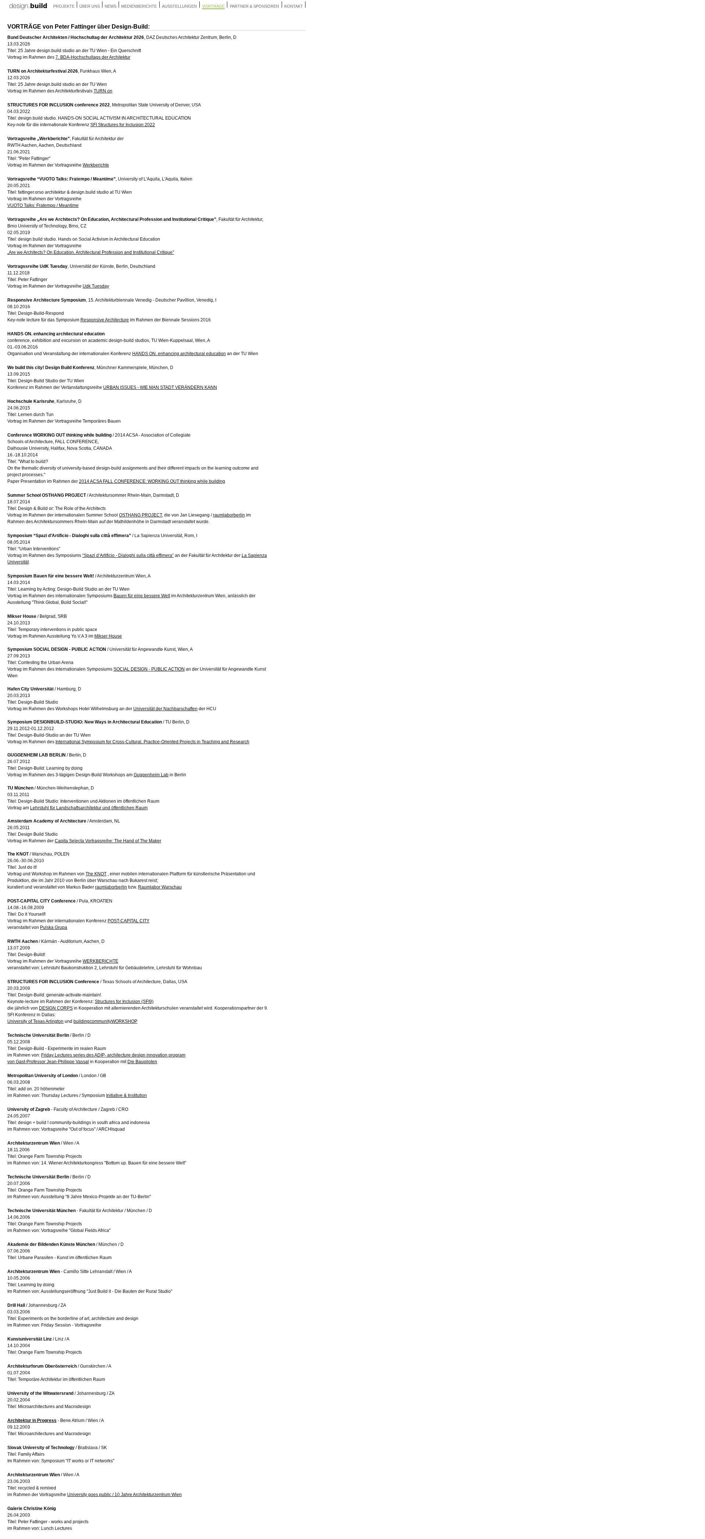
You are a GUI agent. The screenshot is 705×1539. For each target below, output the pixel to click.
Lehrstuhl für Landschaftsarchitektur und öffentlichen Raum (89, 807)
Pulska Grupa (53, 927)
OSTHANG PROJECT (140, 515)
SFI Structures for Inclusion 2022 (122, 124)
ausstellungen (179, 6)
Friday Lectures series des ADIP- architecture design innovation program (113, 1055)
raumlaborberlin (229, 515)
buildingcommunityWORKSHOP (105, 1021)
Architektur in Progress (32, 1420)
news (110, 6)
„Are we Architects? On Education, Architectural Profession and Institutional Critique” (90, 252)
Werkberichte (96, 165)
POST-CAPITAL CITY (128, 920)
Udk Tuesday (96, 286)
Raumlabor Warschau (160, 887)
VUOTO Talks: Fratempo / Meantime (43, 205)
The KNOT (96, 873)
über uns (89, 6)
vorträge (213, 6)
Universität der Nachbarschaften (165, 708)
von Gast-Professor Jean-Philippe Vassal (48, 1061)
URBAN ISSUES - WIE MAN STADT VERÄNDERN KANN (160, 387)
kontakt (293, 6)
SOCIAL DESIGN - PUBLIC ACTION (149, 669)
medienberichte (139, 6)
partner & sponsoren (254, 6)
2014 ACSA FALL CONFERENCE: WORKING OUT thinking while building (152, 481)
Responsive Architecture (104, 319)
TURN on (103, 91)
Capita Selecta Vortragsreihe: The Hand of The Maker (108, 840)
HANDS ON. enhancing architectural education (179, 353)
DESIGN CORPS (56, 1008)
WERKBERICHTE (100, 961)
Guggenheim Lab (151, 774)
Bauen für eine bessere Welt (141, 595)
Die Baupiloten (142, 1061)
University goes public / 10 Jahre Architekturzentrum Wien (124, 1494)
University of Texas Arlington (35, 1021)
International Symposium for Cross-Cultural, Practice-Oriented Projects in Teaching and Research (152, 741)
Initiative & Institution (126, 1095)
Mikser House (108, 636)
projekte (64, 6)
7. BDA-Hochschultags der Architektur (92, 57)
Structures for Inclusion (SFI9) (124, 1001)
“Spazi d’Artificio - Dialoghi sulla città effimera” (128, 555)
